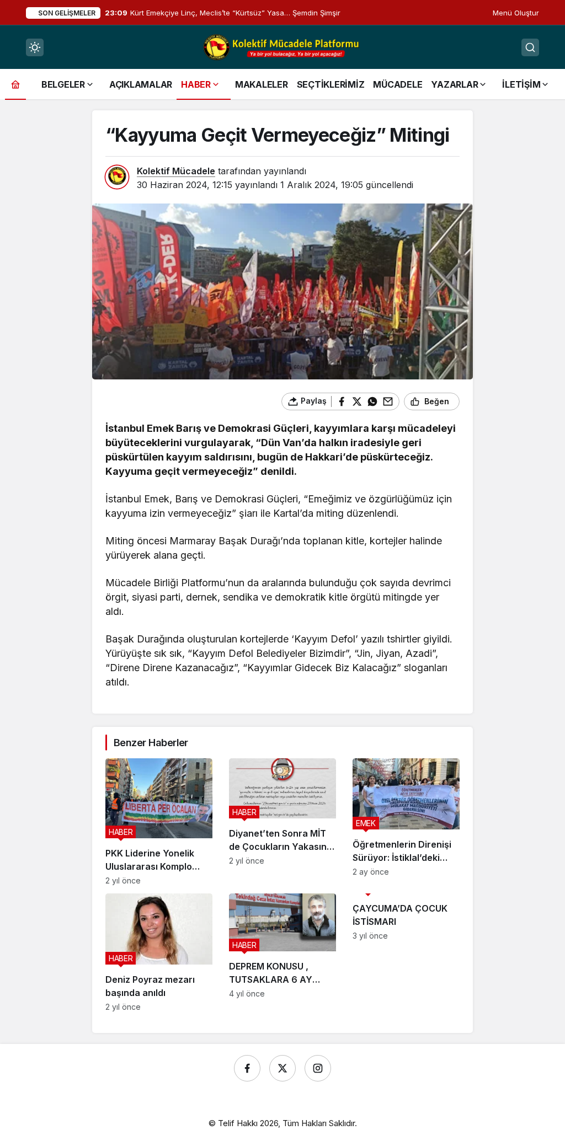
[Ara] (530, 47)
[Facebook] (247, 1068)
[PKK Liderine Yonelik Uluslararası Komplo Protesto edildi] (158, 822)
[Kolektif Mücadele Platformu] (282, 46)
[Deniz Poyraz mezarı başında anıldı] (158, 952)
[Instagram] (318, 1068)
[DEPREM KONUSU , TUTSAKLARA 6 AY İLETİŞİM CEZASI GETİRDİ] (282, 952)
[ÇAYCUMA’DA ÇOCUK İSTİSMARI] (406, 952)
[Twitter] (282, 1068)
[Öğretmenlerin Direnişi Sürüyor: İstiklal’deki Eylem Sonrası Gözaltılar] (406, 822)
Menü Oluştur (516, 12)
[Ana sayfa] (15, 84)
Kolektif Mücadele (176, 170)
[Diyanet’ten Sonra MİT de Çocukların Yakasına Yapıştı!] (282, 822)
